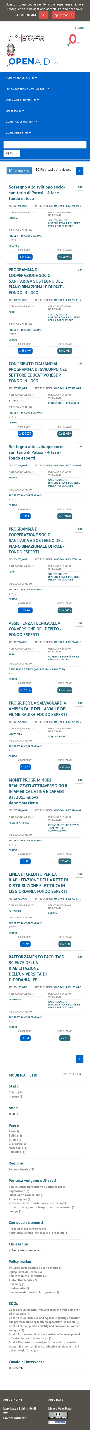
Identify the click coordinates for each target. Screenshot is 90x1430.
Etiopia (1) (15, 1140)
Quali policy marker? (20, 121)
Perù (12, 312)
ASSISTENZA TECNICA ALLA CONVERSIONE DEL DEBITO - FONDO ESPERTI (35, 628)
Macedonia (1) (18, 1148)
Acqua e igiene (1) (20, 1199)
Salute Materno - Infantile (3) (28, 1276)
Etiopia (13, 400)
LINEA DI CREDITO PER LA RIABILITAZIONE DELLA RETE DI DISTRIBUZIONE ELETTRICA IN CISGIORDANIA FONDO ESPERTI (38, 882)
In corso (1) (16, 1097)
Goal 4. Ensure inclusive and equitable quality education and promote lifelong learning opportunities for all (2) (44, 1320)
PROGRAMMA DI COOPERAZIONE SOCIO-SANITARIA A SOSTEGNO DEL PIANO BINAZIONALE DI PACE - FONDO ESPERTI (36, 540)
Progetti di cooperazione (25, 235)
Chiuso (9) (15, 1092)
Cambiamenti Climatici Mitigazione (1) (34, 1292)
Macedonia (15, 734)
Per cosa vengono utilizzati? (26, 88)
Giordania (15, 999)
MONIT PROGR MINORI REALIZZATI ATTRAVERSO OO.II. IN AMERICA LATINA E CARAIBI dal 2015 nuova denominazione (38, 791)
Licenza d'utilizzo (14, 1418)
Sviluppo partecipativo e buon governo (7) (36, 1268)
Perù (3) (14, 1131)
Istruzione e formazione (64, 403)
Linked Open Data (59, 1408)
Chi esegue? (14, 110)
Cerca (13, 153)
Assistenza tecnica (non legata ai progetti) (37, 669)
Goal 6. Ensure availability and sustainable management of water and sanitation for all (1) (44, 1336)
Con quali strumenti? (21, 99)
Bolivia (13, 218)
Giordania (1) (17, 1144)
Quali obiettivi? (17, 132)
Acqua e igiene (57, 736)
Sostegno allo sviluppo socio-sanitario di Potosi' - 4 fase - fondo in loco (37, 192)
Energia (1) (16, 1211)
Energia (53, 913)
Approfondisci (63, 15)
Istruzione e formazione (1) (27, 1195)
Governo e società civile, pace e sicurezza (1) (37, 1203)
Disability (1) (17, 1284)
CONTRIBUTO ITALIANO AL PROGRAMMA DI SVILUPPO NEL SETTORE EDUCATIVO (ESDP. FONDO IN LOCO (38, 372)
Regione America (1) (21, 1169)
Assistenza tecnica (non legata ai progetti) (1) (38, 1233)
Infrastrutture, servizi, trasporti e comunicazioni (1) (42, 1207)
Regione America (19, 822)
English (80, 28)
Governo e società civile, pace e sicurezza (63, 658)
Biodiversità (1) (19, 1288)
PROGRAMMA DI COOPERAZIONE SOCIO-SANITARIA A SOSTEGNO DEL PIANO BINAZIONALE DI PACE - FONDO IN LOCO (36, 281)
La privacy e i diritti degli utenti (19, 1411)
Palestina (15, 911)
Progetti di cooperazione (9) (27, 1229)
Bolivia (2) (15, 1135)
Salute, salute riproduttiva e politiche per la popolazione (64, 223)
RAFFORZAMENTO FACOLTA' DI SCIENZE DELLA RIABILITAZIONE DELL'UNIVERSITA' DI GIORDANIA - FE (37, 968)
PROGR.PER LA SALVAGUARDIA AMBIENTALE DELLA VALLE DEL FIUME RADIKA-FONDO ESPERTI (38, 708)
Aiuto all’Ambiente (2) (23, 1280)
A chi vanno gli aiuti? (20, 77)
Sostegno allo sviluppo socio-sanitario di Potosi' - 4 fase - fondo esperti (37, 452)
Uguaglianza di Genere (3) (25, 1272)
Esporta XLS (20, 171)
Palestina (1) (17, 1152)
